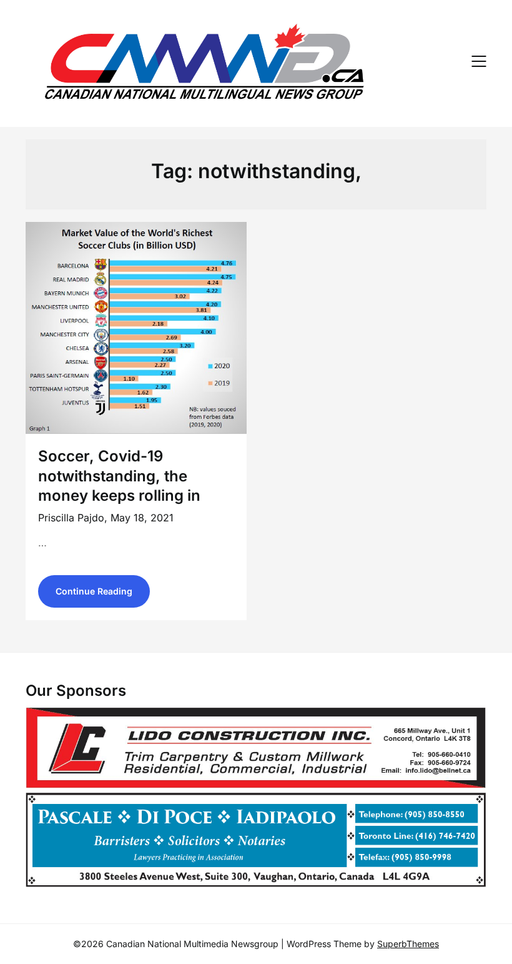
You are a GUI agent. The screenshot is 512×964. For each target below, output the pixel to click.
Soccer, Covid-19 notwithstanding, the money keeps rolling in (119, 475)
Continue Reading (94, 591)
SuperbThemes (408, 943)
